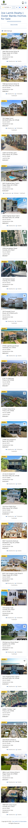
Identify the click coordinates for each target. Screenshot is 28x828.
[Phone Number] (22, 2)
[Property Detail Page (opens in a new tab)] (14, 41)
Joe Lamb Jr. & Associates (19, 821)
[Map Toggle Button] (19, 7)
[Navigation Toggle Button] (25, 2)
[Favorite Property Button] (24, 35)
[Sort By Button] (16, 7)
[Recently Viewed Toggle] (22, 7)
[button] (3, 41)
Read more (14, 24)
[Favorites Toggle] (25, 7)
